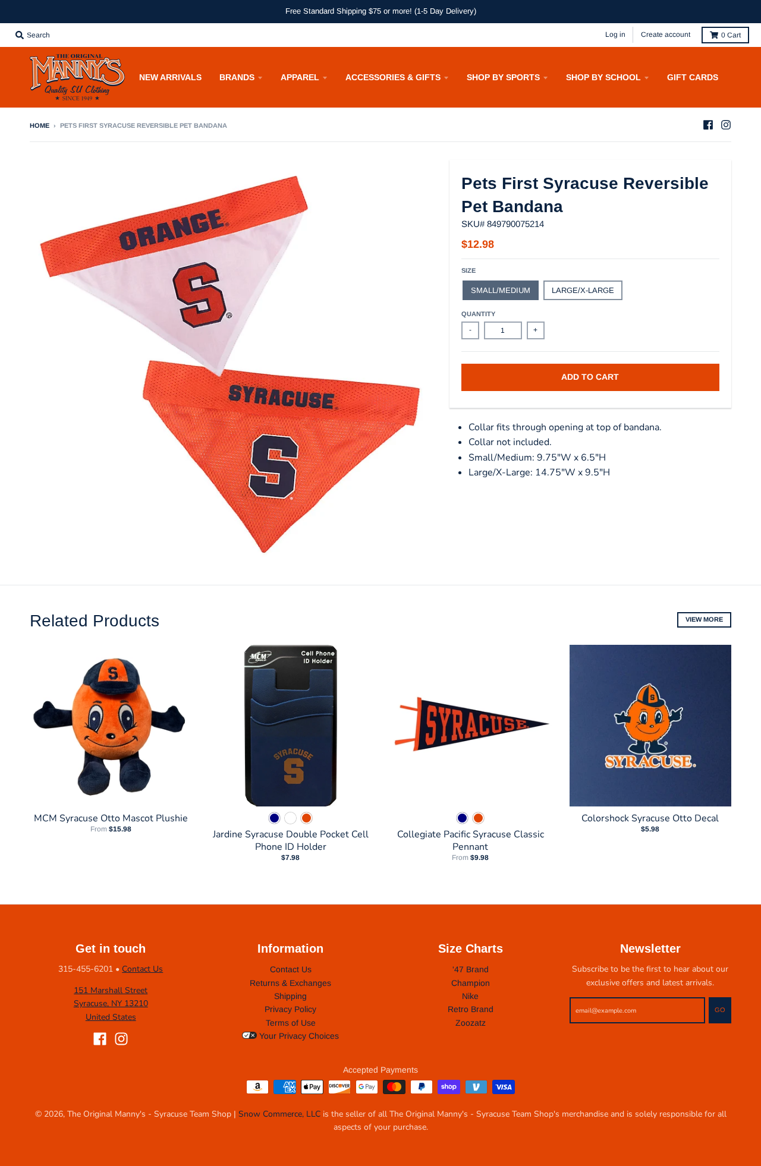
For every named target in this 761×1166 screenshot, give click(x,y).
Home (39, 125)
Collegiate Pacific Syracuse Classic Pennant (470, 840)
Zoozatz (470, 1023)
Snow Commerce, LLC (279, 1114)
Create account (665, 34)
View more (704, 619)
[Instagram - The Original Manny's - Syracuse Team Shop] (726, 124)
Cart (731, 35)
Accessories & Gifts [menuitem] (393, 77)
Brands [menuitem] (236, 77)
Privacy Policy (290, 1009)
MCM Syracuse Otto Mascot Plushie (111, 818)
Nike (470, 996)
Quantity (478, 313)
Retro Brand (470, 1009)
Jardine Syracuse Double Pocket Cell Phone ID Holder (291, 840)
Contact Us (142, 969)
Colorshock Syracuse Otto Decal (650, 818)
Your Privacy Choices (298, 1036)
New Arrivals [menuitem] (170, 77)
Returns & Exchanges (290, 983)
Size (468, 270)
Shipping (290, 996)
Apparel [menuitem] (300, 77)
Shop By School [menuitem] (603, 77)
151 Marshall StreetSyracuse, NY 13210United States (111, 1004)
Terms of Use (291, 1023)
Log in (615, 34)
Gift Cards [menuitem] (692, 77)
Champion (470, 983)
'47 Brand (470, 969)
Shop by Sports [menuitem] (503, 77)
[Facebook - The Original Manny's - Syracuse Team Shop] (708, 124)
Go (720, 1009)
